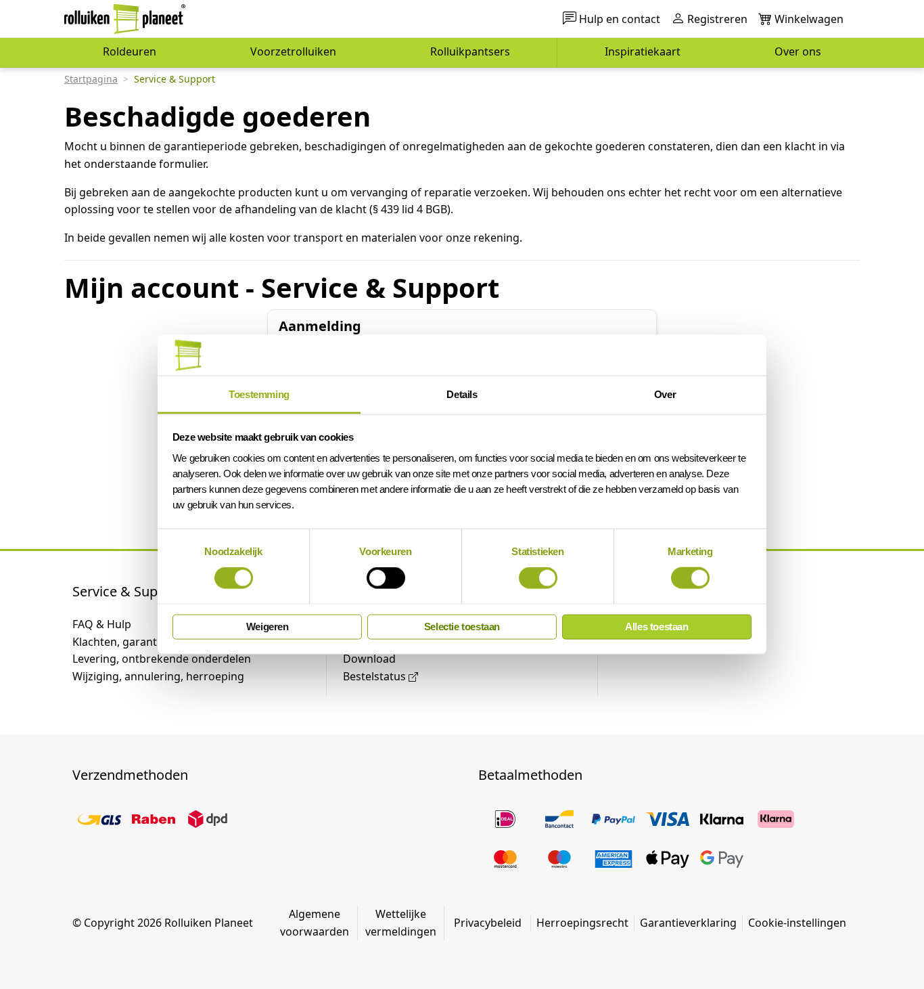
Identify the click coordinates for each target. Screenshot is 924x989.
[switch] (386, 578)
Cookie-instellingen (797, 922)
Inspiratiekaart (642, 51)
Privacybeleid (488, 922)
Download (369, 658)
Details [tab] (461, 394)
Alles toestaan (656, 626)
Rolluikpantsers (470, 51)
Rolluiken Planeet (208, 922)
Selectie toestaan (462, 626)
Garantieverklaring (688, 922)
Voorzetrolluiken (293, 51)
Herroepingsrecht (582, 922)
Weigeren (267, 626)
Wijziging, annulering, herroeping (158, 676)
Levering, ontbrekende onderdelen (161, 658)
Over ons (798, 51)
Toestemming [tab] (259, 394)
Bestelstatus (374, 676)
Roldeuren (129, 51)
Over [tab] (665, 394)
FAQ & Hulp (101, 624)
